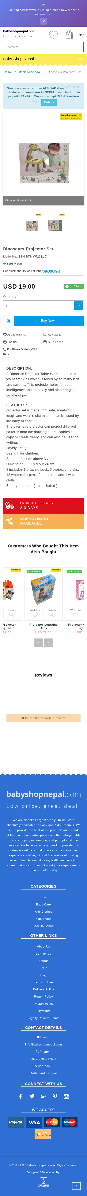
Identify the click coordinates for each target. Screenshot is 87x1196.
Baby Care (43, 904)
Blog (43, 975)
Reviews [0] (54, 334)
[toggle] (79, 58)
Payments (43, 1010)
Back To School (43, 926)
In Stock (76, 286)
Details (49, 102)
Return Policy (43, 996)
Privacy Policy (43, 1003)
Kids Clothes (43, 911)
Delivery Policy (43, 989)
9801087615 (52, 270)
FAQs (44, 968)
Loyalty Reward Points (43, 1018)
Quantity (9, 297)
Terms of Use (43, 982)
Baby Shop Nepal (18, 59)
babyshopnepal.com (39, 1165)
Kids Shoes (43, 918)
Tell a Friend (55, 342)
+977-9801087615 (43, 1058)
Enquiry (12, 342)
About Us (43, 946)
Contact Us (43, 953)
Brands (43, 960)
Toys (43, 897)
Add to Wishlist (16, 334)
